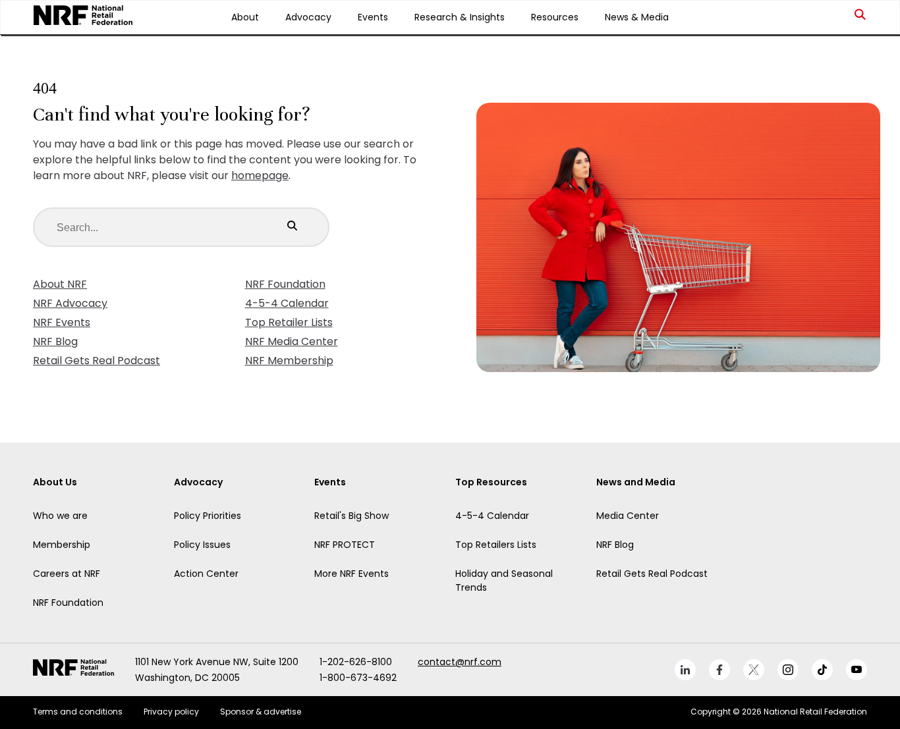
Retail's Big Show (351, 515)
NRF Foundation (285, 284)
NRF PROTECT (344, 544)
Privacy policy (171, 711)
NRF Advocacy (70, 303)
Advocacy (308, 17)
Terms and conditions (78, 711)
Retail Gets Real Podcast (96, 360)
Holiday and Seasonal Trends (504, 580)
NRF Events (61, 322)
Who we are (60, 515)
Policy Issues (202, 544)
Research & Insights (459, 17)
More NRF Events (351, 573)
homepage (260, 175)
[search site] (860, 17)
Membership (61, 544)
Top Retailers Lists (495, 544)
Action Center (206, 573)
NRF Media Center (291, 341)
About (245, 17)
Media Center (627, 515)
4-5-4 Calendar (287, 303)
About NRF (60, 284)
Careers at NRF (66, 573)
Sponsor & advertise (260, 711)
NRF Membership (289, 360)
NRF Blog (55, 341)
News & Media (637, 17)
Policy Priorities (207, 515)
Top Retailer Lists (289, 322)
